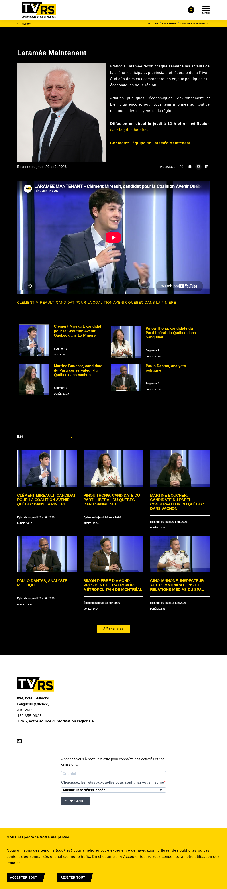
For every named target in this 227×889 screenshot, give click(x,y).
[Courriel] (198, 167)
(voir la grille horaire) (129, 130)
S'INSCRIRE (75, 801)
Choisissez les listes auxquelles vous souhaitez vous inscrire (112, 782)
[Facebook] (190, 167)
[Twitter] (181, 167)
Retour (26, 23)
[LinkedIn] (207, 167)
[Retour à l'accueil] (38, 10)
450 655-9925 (29, 716)
